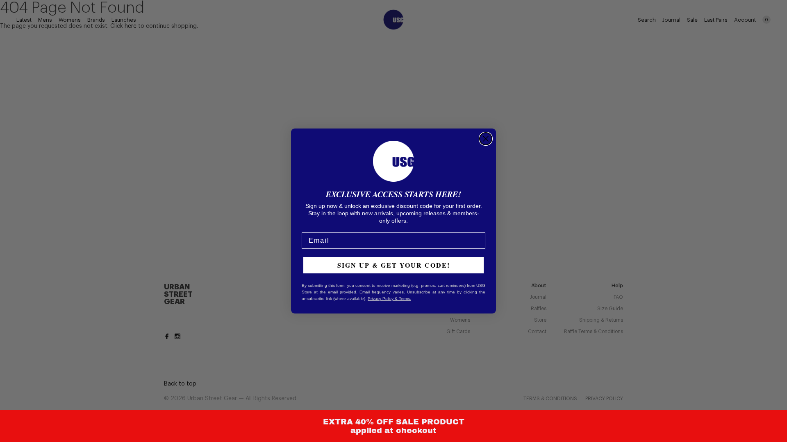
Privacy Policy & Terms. (389, 298)
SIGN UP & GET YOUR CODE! (393, 265)
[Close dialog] (486, 139)
